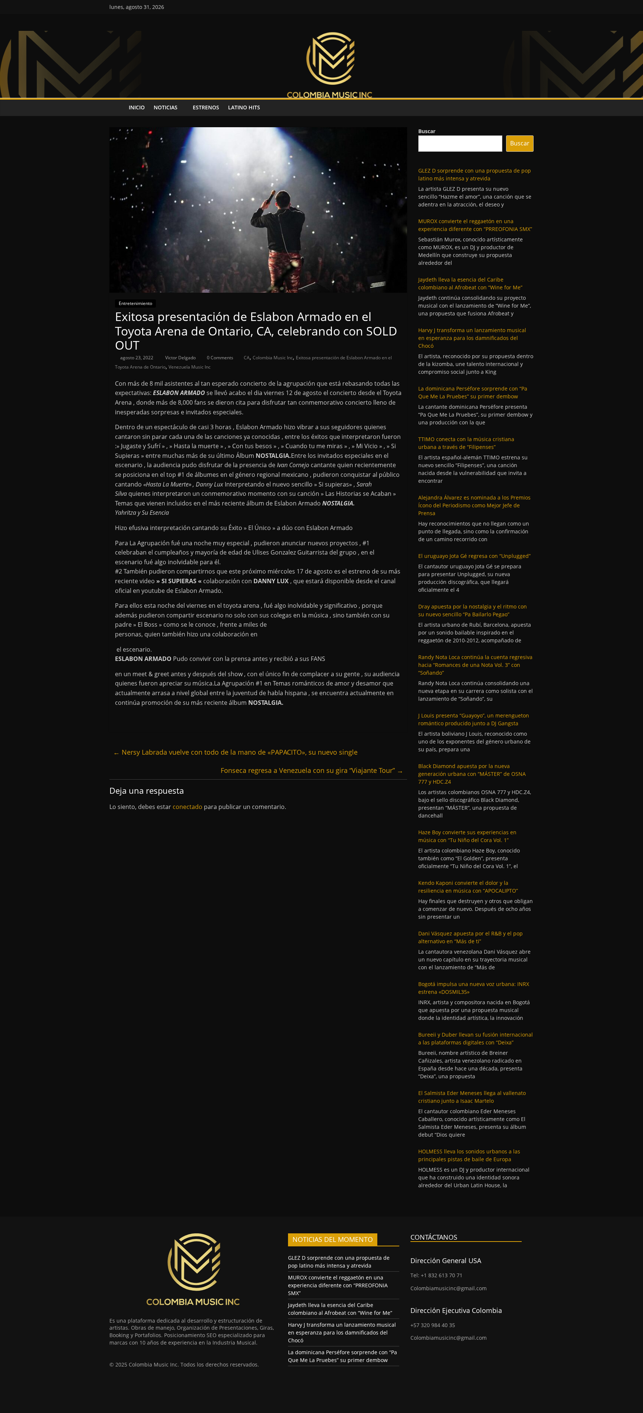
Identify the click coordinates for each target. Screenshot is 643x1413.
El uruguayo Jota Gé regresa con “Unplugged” (474, 555)
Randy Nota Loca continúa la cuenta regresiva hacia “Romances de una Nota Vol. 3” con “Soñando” (475, 664)
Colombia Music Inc (273, 357)
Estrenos (206, 107)
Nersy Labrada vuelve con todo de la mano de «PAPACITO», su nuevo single (235, 752)
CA (247, 357)
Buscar (426, 131)
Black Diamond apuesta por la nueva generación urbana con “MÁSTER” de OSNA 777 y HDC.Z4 (472, 773)
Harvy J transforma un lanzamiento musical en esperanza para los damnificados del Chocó (472, 338)
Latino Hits (244, 107)
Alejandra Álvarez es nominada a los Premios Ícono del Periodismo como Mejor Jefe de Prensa (474, 505)
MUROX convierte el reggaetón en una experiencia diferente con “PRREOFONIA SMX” (338, 1285)
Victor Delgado (181, 357)
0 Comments (219, 357)
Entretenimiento (135, 303)
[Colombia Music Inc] (116, 107)
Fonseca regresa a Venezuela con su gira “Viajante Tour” (312, 770)
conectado (187, 807)
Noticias (165, 107)
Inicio (137, 107)
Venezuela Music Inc (190, 367)
